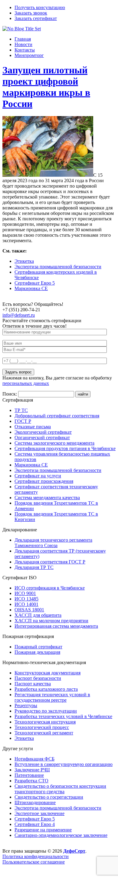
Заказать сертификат (36, 18)
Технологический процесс (42, 727)
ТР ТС (21, 410)
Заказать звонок (31, 12)
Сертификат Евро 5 (35, 283)
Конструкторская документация (47, 672)
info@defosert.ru (18, 315)
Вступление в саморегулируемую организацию (64, 764)
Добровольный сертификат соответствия (57, 415)
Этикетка (24, 261)
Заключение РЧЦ (32, 769)
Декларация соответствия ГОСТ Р (50, 561)
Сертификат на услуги (38, 475)
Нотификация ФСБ (34, 758)
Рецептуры (26, 705)
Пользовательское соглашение (33, 861)
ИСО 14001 (26, 604)
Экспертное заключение (39, 813)
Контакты (25, 49)
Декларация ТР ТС (34, 567)
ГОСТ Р (23, 421)
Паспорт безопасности (38, 678)
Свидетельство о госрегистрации (49, 797)
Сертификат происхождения (44, 481)
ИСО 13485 (26, 598)
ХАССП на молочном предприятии (51, 620)
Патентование (29, 775)
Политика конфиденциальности (35, 856)
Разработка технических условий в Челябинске (63, 716)
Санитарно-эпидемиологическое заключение (61, 835)
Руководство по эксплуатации (46, 711)
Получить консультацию (40, 7)
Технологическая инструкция (45, 721)
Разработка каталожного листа (46, 689)
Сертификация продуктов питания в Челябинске (65, 448)
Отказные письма (33, 426)
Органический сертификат (42, 437)
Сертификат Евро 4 (35, 824)
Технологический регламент (44, 732)
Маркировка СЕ (31, 288)
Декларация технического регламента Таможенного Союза (53, 542)
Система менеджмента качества (47, 497)
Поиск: (10, 393)
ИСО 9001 (25, 593)
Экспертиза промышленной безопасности (58, 266)
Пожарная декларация (37, 652)
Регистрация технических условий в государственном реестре (52, 697)
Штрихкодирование (35, 802)
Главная (23, 39)
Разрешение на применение (43, 829)
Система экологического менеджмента (54, 443)
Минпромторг (29, 55)
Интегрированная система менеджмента (56, 626)
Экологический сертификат (43, 432)
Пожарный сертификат (38, 646)
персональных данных (25, 383)
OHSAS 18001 (29, 609)
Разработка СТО (31, 780)
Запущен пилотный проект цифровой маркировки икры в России (46, 87)
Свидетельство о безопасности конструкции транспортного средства (60, 789)
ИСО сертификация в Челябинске (50, 587)
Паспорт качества (33, 683)
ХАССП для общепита (38, 615)
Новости (23, 44)
